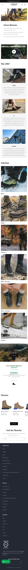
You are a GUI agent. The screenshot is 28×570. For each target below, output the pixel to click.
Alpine (2, 193)
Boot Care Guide (6, 486)
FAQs (4, 448)
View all (14, 423)
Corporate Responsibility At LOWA (9, 498)
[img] (14, 367)
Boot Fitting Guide (6, 489)
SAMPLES (4, 509)
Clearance (4, 507)
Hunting (2, 223)
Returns (4, 454)
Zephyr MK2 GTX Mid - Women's (18, 411)
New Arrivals (5, 504)
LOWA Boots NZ (12, 567)
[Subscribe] (23, 439)
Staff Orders (5, 469)
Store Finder (5, 535)
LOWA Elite (5, 466)
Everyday (3, 340)
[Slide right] (16, 420)
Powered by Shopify (18, 567)
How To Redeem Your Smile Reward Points (11, 472)
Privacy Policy (5, 475)
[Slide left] (11, 420)
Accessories (5, 523)
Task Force (3, 252)
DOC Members (5, 501)
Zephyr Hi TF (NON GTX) (5, 411)
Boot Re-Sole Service (7, 463)
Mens (4, 518)
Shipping (4, 451)
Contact (4, 478)
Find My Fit (14, 355)
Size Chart (5, 492)
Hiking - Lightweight (5, 311)
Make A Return (5, 457)
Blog (3, 529)
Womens (4, 521)
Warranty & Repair (6, 460)
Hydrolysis (5, 495)
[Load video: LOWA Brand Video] (14, 51)
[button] (2, 4)
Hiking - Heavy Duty (5, 281)
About (4, 526)
